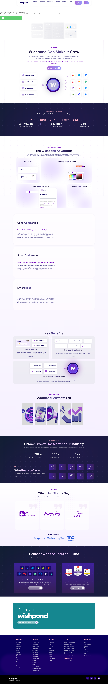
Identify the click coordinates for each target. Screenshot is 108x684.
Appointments (35, 650)
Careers (17, 657)
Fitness (50, 660)
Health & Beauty (52, 658)
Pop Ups (34, 660)
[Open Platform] (44, 1)
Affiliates (18, 652)
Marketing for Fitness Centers (70, 655)
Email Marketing (35, 652)
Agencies (18, 663)
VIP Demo (18, 659)
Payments (34, 662)
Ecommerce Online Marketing (69, 648)
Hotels (50, 644)
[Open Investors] (59, 1)
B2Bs (50, 648)
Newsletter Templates (36, 668)
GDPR (85, 653)
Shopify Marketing (35, 666)
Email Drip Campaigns (68, 644)
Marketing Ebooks (87, 644)
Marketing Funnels (36, 646)
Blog (85, 642)
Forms (33, 664)
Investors (18, 650)
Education (51, 652)
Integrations (18, 646)
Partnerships (18, 642)
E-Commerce (51, 642)
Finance (50, 656)
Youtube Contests (35, 670)
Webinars (86, 649)
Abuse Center (19, 667)
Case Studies (18, 648)
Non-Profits (51, 646)
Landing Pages (35, 644)
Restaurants (51, 650)
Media (17, 665)
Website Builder (35, 648)
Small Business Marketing (69, 650)
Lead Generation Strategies (69, 642)
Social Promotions (35, 642)
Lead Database (35, 654)
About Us (18, 644)
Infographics (86, 651)
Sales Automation (35, 658)
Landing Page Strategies (69, 646)
